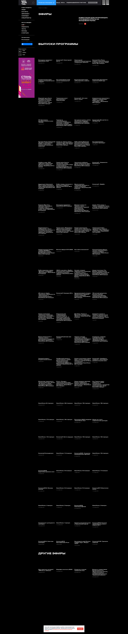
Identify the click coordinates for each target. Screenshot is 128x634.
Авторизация (26, 37)
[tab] (27, 37)
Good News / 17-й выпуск (46, 419)
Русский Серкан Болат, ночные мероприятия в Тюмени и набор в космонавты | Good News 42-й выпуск (100, 251)
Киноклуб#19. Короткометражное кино (46, 471)
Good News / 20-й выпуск (64, 403)
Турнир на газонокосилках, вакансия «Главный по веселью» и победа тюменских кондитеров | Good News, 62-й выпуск (64, 122)
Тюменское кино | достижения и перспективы (62, 99)
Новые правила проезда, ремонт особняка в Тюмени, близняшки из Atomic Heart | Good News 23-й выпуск (82, 383)
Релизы (24, 30)
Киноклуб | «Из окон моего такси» (80, 99)
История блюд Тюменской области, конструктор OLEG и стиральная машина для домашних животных (46, 144)
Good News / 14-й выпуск (46, 436)
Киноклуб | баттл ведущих (64, 436)
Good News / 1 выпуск (63, 522)
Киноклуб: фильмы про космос (63, 337)
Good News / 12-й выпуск (100, 436)
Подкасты (25, 26)
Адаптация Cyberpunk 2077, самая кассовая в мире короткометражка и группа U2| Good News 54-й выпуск (46, 186)
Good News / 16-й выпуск (64, 419)
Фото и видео (26, 22)
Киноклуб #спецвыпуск (45, 453)
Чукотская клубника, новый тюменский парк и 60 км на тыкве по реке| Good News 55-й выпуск (82, 164)
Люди (24, 9)
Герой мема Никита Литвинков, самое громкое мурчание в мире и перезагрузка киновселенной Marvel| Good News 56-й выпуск (64, 165)
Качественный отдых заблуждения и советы (81, 80)
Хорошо (80, 628)
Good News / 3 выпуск (63, 505)
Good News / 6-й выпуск (64, 488)
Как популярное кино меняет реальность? (63, 80)
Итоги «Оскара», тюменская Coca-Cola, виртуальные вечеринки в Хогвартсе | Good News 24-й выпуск (64, 383)
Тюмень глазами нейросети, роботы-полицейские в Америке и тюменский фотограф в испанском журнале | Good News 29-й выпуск (82, 339)
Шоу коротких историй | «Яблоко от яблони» (46, 570)
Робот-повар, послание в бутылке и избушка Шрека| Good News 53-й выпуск (64, 186)
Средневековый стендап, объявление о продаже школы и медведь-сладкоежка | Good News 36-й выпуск (82, 295)
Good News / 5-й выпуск (82, 488)
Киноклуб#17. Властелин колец (100, 488)
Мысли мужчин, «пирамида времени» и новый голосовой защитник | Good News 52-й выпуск (82, 186)
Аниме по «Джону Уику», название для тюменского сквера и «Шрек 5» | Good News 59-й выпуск (64, 143)
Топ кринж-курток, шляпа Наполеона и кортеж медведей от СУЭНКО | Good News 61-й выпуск (82, 121)
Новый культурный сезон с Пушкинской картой (82, 523)
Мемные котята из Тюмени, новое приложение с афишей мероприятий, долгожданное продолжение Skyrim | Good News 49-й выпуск (82, 208)
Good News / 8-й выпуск (82, 470)
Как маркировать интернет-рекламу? (98, 142)
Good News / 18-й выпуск (100, 403)
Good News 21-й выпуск (46, 403)
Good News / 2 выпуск (99, 505)
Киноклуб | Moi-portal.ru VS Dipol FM (100, 120)
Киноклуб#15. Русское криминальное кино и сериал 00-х (99, 524)
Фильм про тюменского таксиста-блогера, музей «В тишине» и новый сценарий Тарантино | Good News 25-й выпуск (46, 383)
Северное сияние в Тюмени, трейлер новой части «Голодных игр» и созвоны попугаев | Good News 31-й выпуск (100, 316)
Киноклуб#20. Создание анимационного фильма (82, 454)
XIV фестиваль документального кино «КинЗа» (45, 121)
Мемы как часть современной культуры (100, 420)
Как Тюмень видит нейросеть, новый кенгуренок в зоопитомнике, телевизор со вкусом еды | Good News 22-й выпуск (100, 384)
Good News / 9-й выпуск (64, 470)
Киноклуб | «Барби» (98, 184)
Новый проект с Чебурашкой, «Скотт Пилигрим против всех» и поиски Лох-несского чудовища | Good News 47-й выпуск (46, 230)
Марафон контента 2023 (64, 569)
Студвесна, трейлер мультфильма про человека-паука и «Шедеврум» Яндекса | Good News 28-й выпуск (100, 339)
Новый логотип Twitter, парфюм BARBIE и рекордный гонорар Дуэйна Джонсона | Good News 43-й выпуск (46, 251)
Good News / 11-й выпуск (64, 453)
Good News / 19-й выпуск (82, 403)
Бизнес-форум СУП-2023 (64, 249)
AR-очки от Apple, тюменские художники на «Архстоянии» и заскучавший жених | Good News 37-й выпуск (46, 295)
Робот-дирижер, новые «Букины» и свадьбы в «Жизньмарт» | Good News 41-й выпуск (46, 272)
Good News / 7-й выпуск (100, 470)
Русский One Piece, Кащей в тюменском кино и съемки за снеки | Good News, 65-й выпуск (100, 62)
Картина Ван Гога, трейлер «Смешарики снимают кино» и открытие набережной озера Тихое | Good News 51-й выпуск (46, 207)
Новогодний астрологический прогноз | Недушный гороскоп (82, 61)
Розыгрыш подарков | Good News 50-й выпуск (64, 205)
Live (23, 24)
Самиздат (25, 15)
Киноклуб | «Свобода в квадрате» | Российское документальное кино (100, 359)
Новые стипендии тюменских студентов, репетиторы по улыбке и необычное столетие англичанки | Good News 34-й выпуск (46, 316)
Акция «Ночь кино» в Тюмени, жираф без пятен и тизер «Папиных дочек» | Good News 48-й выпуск (100, 206)
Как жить (25, 11)
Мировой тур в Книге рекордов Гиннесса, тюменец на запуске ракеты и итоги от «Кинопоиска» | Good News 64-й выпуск (45, 101)
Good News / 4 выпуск (45, 505)
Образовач (25, 13)
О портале (25, 33)
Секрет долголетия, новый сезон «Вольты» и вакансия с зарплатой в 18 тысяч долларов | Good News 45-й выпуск (82, 230)
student (24, 52)
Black (58, 2)
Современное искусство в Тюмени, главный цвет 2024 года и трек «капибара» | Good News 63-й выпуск (100, 100)
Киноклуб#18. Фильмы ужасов (45, 488)
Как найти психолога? (81, 249)
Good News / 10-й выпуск (100, 453)
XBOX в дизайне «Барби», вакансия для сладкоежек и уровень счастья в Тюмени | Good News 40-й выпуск (64, 272)
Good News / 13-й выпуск (82, 436)
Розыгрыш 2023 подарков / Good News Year (83, 420)
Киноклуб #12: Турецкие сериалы (100, 542)
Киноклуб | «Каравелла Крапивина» (99, 163)
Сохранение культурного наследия (46, 523)
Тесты (24, 28)
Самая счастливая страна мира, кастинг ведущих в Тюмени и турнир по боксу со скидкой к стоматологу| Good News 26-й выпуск (82, 361)
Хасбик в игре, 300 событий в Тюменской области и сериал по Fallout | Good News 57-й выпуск (46, 164)
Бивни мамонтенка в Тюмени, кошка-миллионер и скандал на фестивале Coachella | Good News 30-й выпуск (46, 339)
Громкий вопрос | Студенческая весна (45, 359)
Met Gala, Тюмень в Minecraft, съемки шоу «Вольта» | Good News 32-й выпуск (82, 315)
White (63, 2)
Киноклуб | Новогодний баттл (64, 61)
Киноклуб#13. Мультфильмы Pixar (62, 542)
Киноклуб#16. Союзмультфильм (80, 506)
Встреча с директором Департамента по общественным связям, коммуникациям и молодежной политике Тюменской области (100, 572)
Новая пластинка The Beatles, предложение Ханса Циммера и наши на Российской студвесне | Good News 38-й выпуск (100, 272)
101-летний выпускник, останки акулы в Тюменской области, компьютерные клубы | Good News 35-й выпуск (100, 295)
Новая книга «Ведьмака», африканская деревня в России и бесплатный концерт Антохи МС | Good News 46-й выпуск (64, 230)
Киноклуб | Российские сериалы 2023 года (100, 80)
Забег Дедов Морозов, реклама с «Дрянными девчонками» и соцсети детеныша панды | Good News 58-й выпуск (82, 144)
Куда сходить (27, 7)
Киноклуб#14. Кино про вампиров (45, 542)
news (23, 50)
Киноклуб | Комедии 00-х (64, 293)
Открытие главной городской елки (80, 570)
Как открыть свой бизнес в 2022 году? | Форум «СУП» (82, 542)
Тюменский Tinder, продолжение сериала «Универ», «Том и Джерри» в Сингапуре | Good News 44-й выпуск (100, 230)
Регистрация (25, 39)
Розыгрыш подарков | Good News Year (45, 61)
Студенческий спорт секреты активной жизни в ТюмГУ (46, 80)
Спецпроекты (26, 17)
